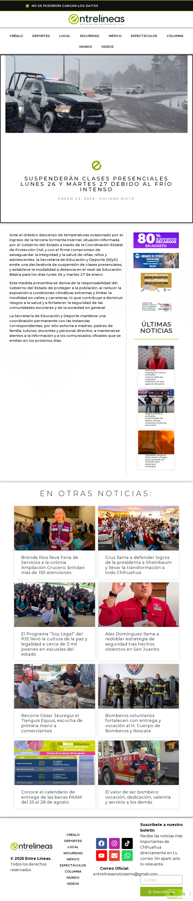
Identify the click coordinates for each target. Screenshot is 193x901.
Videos (107, 46)
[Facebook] (101, 843)
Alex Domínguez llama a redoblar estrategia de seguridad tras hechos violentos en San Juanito (132, 641)
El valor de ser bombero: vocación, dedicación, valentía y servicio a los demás (138, 797)
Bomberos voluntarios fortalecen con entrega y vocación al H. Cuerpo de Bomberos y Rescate (133, 723)
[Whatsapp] (127, 855)
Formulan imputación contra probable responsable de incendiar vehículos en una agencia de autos (155, 377)
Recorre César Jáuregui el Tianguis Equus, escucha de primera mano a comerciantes (52, 723)
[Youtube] (101, 855)
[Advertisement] (95, 361)
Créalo (16, 36)
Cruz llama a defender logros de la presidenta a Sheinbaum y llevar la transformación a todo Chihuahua (138, 565)
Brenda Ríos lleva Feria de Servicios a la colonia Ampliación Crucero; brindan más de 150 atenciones (53, 565)
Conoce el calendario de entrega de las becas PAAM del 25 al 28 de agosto (51, 797)
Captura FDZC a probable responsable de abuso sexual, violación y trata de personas (155, 419)
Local (64, 36)
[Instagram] (114, 843)
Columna (175, 36)
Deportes (41, 36)
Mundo (85, 46)
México (115, 36)
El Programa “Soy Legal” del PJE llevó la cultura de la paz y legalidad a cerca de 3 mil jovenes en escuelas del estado (54, 644)
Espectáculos (144, 36)
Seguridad (89, 36)
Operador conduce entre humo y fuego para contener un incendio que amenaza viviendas (156, 461)
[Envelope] (114, 855)
